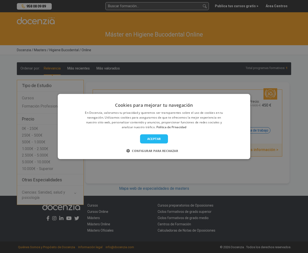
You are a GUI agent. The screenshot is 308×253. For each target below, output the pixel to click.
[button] (154, 150)
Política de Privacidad (171, 127)
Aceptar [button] (154, 139)
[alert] (154, 126)
